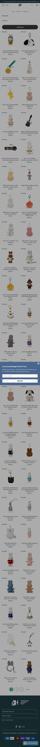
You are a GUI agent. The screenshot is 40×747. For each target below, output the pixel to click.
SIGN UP (20, 381)
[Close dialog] (38, 363)
